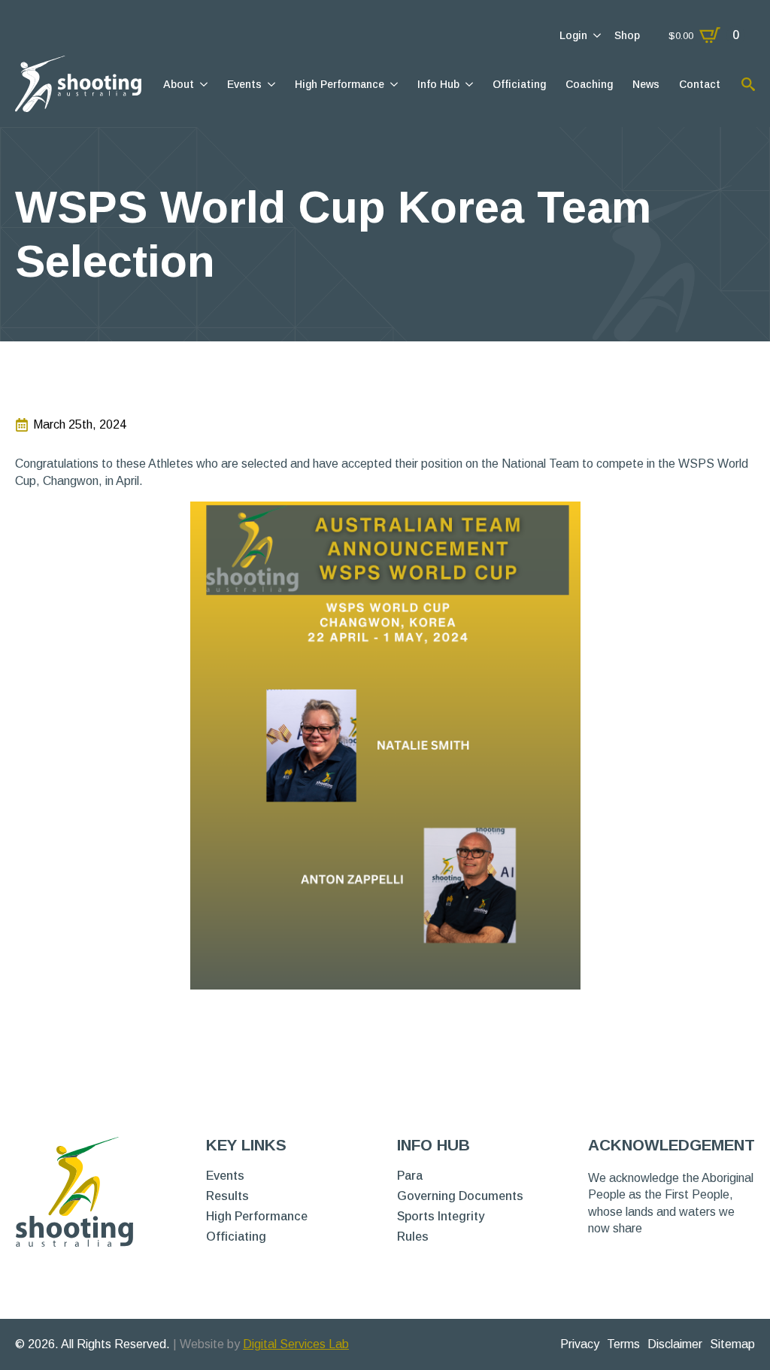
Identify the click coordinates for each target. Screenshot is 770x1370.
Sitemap (732, 1344)
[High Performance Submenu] (393, 84)
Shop (627, 35)
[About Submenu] (202, 84)
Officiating (519, 84)
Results (227, 1196)
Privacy (579, 1344)
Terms (623, 1344)
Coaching (589, 84)
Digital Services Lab (296, 1344)
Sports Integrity (440, 1217)
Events (244, 84)
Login (573, 35)
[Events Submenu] (270, 84)
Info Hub (438, 84)
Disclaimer (674, 1344)
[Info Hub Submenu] (468, 84)
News (645, 84)
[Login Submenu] (596, 35)
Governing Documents (460, 1196)
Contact (699, 84)
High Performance (339, 84)
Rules (413, 1237)
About (178, 84)
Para (410, 1176)
